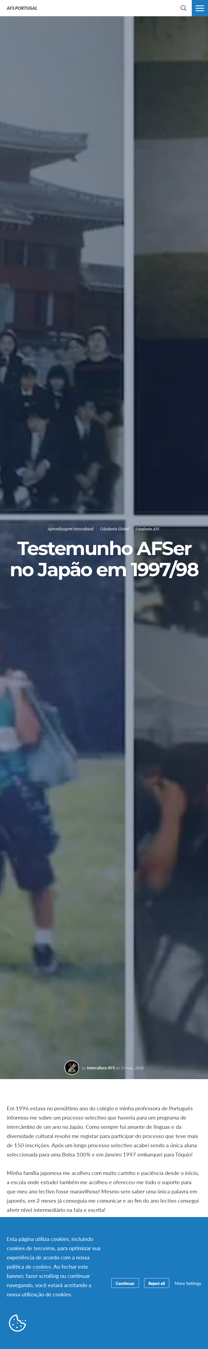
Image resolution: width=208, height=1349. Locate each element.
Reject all (156, 1283)
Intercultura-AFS (101, 1067)
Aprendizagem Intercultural (71, 529)
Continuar (125, 1283)
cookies (42, 1266)
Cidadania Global (114, 529)
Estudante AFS (147, 529)
